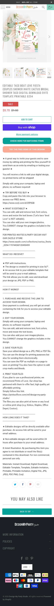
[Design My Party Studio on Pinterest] (32, 558)
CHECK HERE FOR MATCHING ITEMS (27, 141)
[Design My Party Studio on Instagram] (27, 558)
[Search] (43, 7)
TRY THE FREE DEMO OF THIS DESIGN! (27, 149)
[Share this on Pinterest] (30, 484)
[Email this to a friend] (38, 484)
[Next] (49, 36)
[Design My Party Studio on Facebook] (22, 558)
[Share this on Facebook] (23, 484)
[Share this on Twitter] (15, 484)
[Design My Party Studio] (27, 7)
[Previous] (5, 36)
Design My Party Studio (18, 596)
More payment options (27, 134)
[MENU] (1, 7)
